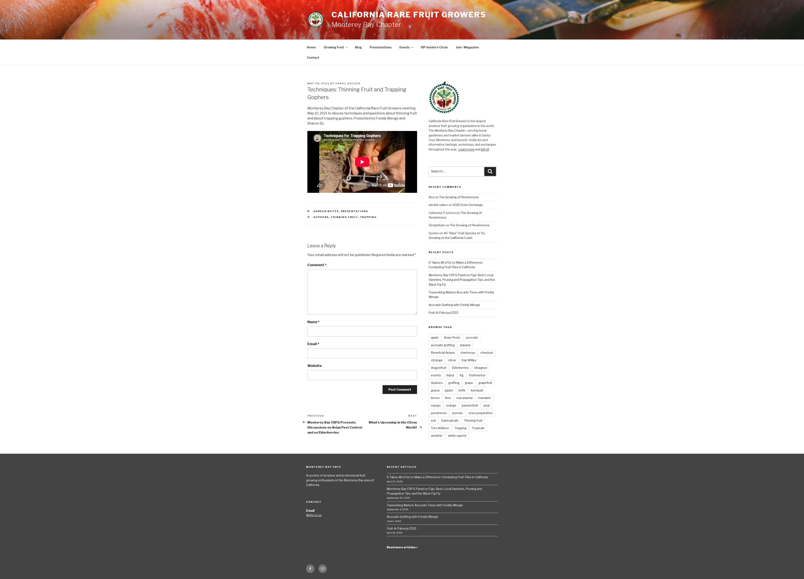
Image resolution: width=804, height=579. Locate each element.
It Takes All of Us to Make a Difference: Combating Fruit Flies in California (437, 477)
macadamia (464, 398)
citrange (437, 360)
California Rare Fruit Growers (408, 14)
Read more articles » (402, 547)
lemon (435, 398)
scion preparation (480, 413)
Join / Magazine (467, 47)
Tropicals (478, 428)
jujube (449, 390)
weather (437, 435)
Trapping (368, 217)
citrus (452, 360)
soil (433, 420)
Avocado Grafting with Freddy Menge (454, 305)
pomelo (457, 413)
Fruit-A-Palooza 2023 (443, 312)
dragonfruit (438, 367)
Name (313, 322)
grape (469, 383)
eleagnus (480, 367)
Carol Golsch (348, 83)
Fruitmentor (477, 375)
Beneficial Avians (443, 352)
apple (434, 337)
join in (485, 149)
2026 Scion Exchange (468, 205)
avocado (472, 337)
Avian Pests (452, 337)
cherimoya (467, 352)
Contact (313, 57)
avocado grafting (443, 345)
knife (462, 390)
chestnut (486, 352)
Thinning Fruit (344, 217)
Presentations (381, 47)
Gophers (321, 217)
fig (461, 375)
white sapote (457, 435)
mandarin (484, 398)
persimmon (439, 413)
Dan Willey (468, 360)
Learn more (466, 149)
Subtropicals (450, 420)
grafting (453, 383)
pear (487, 405)
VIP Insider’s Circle (434, 47)
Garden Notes (326, 211)
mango (436, 405)
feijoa (450, 375)
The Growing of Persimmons (459, 197)
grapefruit (485, 383)
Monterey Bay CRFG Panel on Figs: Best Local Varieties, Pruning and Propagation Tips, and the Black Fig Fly (462, 279)
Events (404, 47)
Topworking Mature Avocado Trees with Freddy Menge (425, 505)
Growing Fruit (334, 47)
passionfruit (470, 405)
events (436, 375)
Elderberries (460, 367)
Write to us (314, 515)
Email (313, 344)
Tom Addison (440, 428)
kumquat (477, 390)
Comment (316, 265)
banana (465, 345)
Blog (358, 47)
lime (448, 398)
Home (311, 47)
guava (435, 390)
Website (314, 366)
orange (451, 405)
